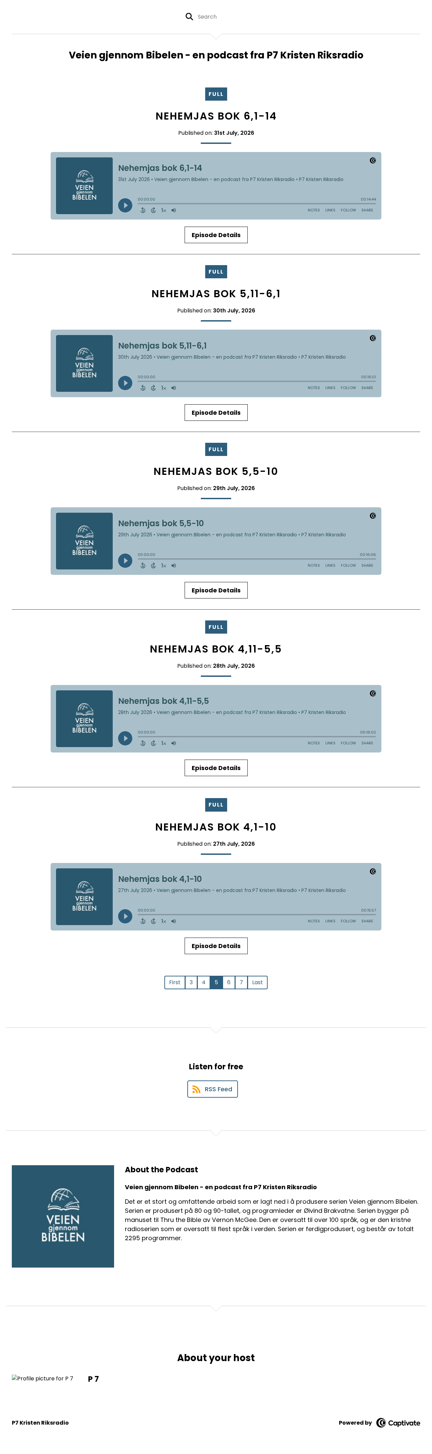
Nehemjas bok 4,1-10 (216, 827)
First (175, 982)
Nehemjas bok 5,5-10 (216, 471)
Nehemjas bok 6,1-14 (216, 116)
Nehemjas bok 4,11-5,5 (216, 649)
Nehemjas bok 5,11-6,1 (216, 293)
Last (257, 982)
